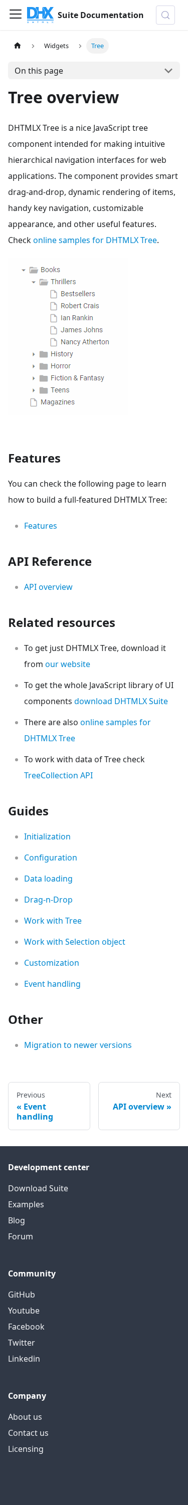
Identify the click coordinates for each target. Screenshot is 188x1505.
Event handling (52, 983)
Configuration (50, 857)
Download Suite (38, 1188)
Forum (20, 1236)
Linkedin (24, 1358)
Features (40, 525)
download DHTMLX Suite (121, 701)
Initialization (47, 836)
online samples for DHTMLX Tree (95, 240)
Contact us (28, 1432)
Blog (16, 1220)
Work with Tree (53, 920)
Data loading (48, 878)
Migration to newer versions (78, 1044)
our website (67, 664)
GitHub (21, 1294)
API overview (48, 586)
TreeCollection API (58, 775)
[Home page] (17, 46)
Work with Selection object (74, 941)
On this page (39, 70)
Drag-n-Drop (48, 899)
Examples (26, 1204)
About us (25, 1416)
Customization (51, 962)
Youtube (24, 1310)
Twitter (21, 1342)
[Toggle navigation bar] (15, 15)
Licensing (26, 1448)
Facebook (26, 1326)
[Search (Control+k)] (165, 15)
